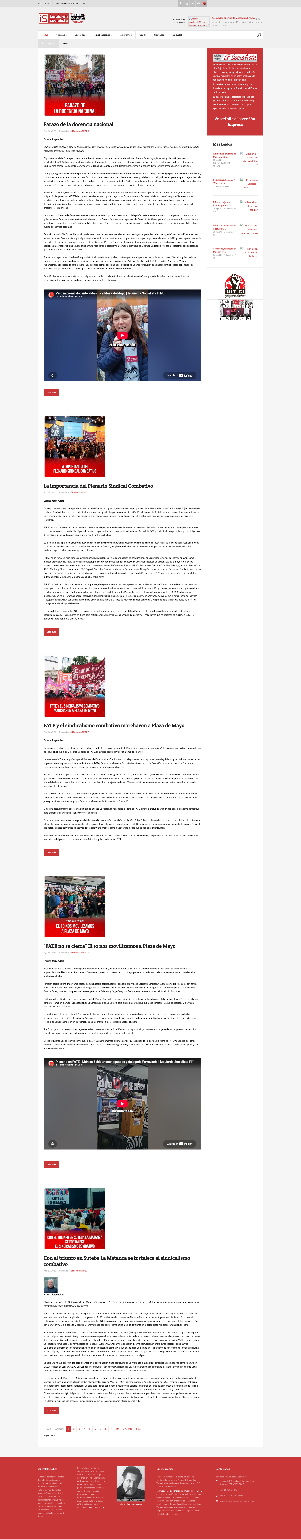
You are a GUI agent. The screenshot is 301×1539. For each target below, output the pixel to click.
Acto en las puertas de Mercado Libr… (224, 155)
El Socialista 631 (78, 492)
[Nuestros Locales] (235, 314)
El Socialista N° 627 (80, 1271)
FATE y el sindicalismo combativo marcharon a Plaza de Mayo (114, 725)
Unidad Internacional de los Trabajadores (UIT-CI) (181, 1491)
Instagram (187, 3)
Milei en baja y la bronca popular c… (223, 204)
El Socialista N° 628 (80, 952)
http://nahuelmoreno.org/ (130, 1504)
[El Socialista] (235, 58)
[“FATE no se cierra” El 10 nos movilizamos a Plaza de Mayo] (75, 906)
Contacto (159, 34)
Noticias (61, 34)
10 (117, 1429)
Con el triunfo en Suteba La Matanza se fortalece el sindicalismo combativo (117, 1261)
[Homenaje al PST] (235, 304)
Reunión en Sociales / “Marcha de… (224, 181)
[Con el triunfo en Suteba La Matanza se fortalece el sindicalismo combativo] (75, 1218)
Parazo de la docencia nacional (79, 124)
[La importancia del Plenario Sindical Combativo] (75, 446)
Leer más (51, 392)
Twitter (192, 3)
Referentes (126, 34)
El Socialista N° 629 (80, 732)
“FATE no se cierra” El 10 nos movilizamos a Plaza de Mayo (110, 946)
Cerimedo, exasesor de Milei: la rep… (224, 250)
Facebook (181, 3)
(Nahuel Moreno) (96, 1507)
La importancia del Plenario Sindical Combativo (98, 485)
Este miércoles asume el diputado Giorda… (234, 17)
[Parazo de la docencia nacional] (75, 85)
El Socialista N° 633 (80, 131)
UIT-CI (204, 3)
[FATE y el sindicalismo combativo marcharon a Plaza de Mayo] (75, 685)
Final (138, 1429)
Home (45, 34)
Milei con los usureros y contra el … (224, 227)
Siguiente (127, 1429)
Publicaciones (103, 34)
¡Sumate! (177, 34)
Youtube (198, 3)
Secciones (80, 34)
